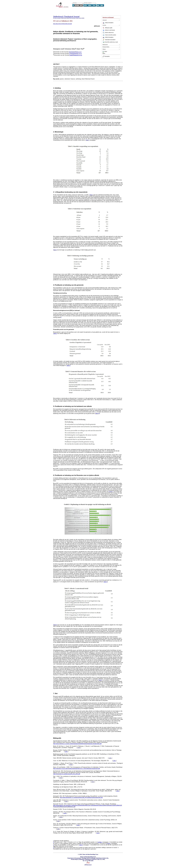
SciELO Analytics (109, 22)
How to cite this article (110, 35)
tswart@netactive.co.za (75, 55)
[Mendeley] (103, 51)
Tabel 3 (55, 250)
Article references (109, 32)
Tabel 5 (68, 365)
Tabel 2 (91, 195)
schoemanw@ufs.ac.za (75, 53)
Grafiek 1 (111, 491)
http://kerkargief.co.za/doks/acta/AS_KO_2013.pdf (66, 774)
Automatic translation (110, 39)
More (105, 51)
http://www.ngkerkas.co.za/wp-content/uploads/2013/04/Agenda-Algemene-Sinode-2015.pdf (77, 743)
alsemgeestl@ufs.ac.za (75, 52)
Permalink (107, 56)
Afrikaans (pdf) (108, 27)
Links (78, 747)
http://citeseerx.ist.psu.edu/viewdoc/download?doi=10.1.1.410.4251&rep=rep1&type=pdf (76, 768)
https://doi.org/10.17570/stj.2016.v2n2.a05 (62, 23)
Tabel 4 (55, 333)
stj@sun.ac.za (88, 864)
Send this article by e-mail (111, 42)
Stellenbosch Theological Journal (66, 16)
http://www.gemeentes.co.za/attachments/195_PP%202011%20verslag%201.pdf (81, 797)
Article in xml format (110, 30)
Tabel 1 (87, 140)
